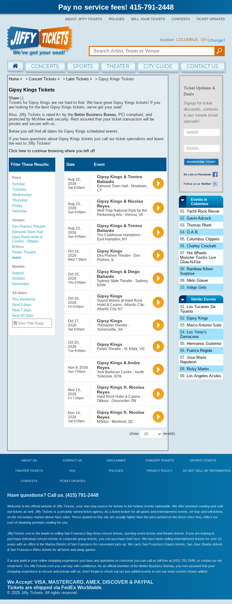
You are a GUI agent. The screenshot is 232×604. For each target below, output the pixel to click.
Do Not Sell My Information (206, 470)
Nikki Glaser (197, 280)
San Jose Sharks (199, 544)
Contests (181, 19)
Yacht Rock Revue (203, 211)
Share (14, 98)
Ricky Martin (198, 369)
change (216, 40)
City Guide (157, 66)
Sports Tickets (203, 460)
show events (144, 433)
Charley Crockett (201, 246)
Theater (118, 66)
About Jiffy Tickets (83, 19)
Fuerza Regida (199, 350)
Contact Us (202, 66)
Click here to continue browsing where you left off (52, 151)
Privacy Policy (159, 470)
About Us (29, 460)
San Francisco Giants (158, 544)
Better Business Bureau (95, 114)
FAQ (72, 470)
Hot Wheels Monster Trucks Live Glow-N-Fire (198, 257)
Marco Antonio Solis (204, 325)
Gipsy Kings (197, 318)
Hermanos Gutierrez (204, 343)
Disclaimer (116, 460)
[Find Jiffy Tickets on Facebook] (202, 174)
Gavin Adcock (199, 218)
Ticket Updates (210, 19)
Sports (83, 66)
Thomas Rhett (199, 225)
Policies (116, 19)
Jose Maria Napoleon (193, 359)
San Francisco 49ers (25, 549)
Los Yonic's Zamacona (193, 334)
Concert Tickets (159, 460)
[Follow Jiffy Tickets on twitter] (202, 183)
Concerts (45, 66)
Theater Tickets (29, 470)
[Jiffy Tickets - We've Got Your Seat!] (40, 41)
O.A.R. (193, 232)
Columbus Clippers (203, 239)
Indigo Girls (197, 287)
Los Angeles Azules (204, 376)
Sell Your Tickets (148, 19)
